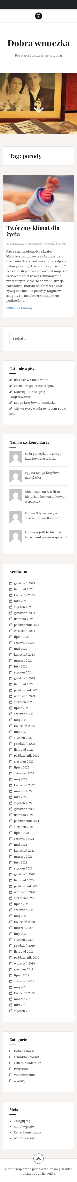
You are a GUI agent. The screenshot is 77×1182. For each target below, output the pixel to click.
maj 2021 (20, 844)
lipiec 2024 (21, 637)
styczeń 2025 (23, 607)
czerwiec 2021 (24, 838)
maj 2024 (20, 648)
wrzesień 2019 (24, 963)
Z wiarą (19, 1081)
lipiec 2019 (21, 975)
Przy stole (21, 1069)
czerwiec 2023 (24, 714)
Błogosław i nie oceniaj (31, 380)
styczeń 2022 (23, 803)
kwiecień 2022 (24, 785)
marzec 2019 (23, 999)
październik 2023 (26, 690)
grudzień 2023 (24, 678)
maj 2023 (20, 720)
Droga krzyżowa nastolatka (35, 402)
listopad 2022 (23, 749)
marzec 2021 (23, 856)
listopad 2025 (23, 589)
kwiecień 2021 (24, 850)
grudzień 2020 (24, 874)
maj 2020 (20, 916)
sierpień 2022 (23, 761)
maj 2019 (20, 987)
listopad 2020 (23, 880)
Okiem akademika (27, 1063)
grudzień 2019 (24, 945)
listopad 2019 (23, 951)
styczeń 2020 (23, 939)
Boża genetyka (36, 453)
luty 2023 (20, 732)
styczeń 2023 (23, 737)
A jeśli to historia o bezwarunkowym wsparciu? (46, 496)
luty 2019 (20, 1005)
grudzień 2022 (24, 743)
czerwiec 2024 (24, 642)
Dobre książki (24, 1051)
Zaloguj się (22, 1121)
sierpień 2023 (23, 702)
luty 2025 (20, 601)
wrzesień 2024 (24, 631)
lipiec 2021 (21, 833)
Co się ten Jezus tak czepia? (34, 386)
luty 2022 (20, 797)
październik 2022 (26, 755)
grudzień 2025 (24, 583)
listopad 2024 (23, 619)
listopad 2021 (23, 815)
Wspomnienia (24, 1075)
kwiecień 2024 (24, 654)
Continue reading (26, 308)
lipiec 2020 (21, 904)
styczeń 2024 (23, 672)
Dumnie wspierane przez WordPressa (31, 1169)
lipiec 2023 (21, 708)
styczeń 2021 (23, 868)
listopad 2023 (23, 684)
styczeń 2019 (23, 1011)
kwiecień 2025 (24, 595)
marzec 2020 (23, 928)
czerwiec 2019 (24, 981)
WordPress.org (24, 1138)
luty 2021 (20, 862)
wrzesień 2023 (24, 696)
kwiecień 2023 (24, 726)
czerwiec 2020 (24, 910)
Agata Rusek (34, 243)
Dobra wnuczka (38, 43)
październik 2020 (26, 886)
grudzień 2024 (24, 613)
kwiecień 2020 (24, 922)
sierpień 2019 (23, 969)
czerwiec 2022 (24, 773)
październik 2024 (26, 625)
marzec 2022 (23, 791)
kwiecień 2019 (24, 993)
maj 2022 (20, 779)
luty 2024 (20, 666)
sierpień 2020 (23, 898)
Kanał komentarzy (27, 1132)
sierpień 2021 (23, 827)
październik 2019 (26, 957)
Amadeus (28, 1173)
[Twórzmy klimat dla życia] (41, 204)
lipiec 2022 (21, 767)
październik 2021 (26, 821)
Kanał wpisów (24, 1126)
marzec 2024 (23, 660)
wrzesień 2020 (24, 892)
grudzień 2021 (24, 809)
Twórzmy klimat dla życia (33, 231)
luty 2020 (20, 934)
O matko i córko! (55, 243)
